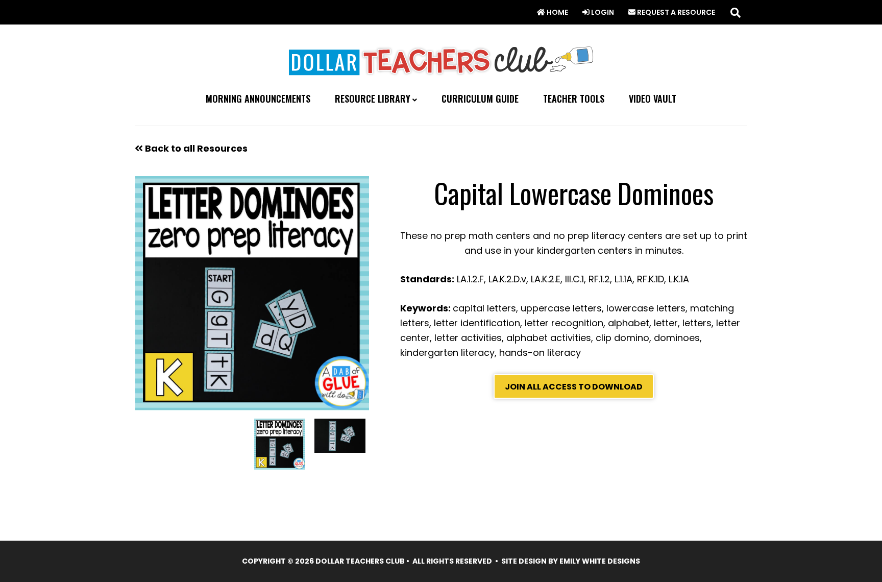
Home (556, 12)
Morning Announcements (258, 99)
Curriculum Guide (480, 99)
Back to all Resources (195, 148)
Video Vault (652, 99)
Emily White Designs (599, 561)
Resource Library (372, 99)
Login (602, 12)
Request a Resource (675, 12)
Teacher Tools (573, 99)
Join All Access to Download (574, 387)
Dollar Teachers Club (441, 59)
